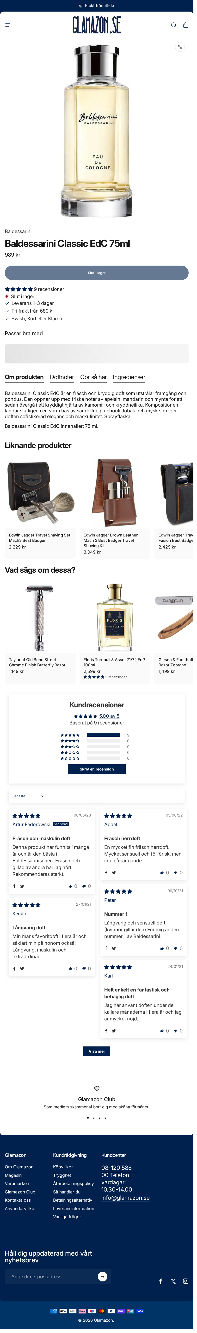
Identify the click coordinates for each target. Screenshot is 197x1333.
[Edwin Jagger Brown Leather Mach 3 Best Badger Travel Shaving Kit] (115, 493)
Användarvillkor (20, 1208)
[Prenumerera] (102, 1276)
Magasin (13, 1175)
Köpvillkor (63, 1166)
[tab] (24, 378)
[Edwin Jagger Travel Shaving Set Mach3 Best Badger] (40, 493)
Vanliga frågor (67, 1216)
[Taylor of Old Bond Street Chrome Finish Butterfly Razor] (40, 617)
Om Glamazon (19, 1166)
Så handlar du (66, 1191)
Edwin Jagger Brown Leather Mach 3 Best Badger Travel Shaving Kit (111, 540)
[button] (19, 289)
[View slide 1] (88, 1118)
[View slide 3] (100, 1118)
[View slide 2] (94, 1118)
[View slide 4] (105, 1118)
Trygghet (62, 1175)
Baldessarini (18, 231)
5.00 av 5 (109, 716)
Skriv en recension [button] (97, 769)
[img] (26, 816)
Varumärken (17, 1183)
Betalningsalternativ (72, 1200)
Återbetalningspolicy (73, 1183)
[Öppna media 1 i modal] (180, 47)
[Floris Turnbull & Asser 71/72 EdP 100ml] (115, 617)
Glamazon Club (20, 1191)
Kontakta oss (18, 1200)
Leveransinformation (73, 1208)
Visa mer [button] (97, 1051)
